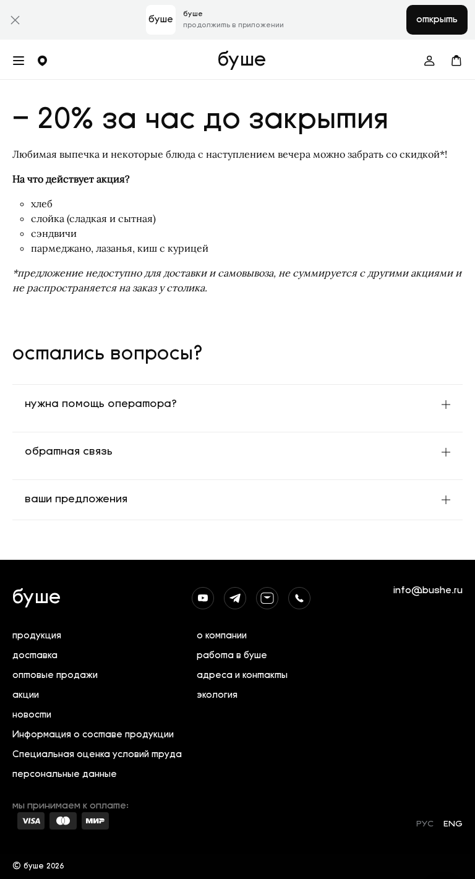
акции (25, 695)
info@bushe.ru (428, 591)
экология (217, 695)
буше (242, 61)
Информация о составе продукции (93, 735)
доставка (35, 656)
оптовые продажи (55, 675)
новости (31, 715)
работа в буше (232, 656)
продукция (36, 636)
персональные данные (64, 774)
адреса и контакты (242, 675)
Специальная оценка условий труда (97, 755)
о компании (222, 636)
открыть (437, 20)
